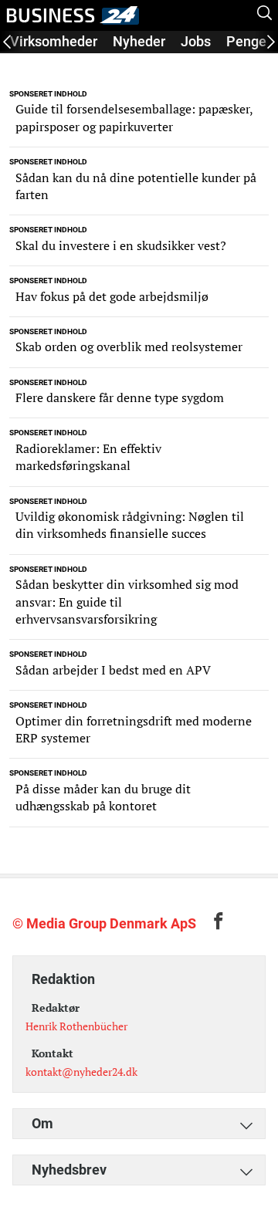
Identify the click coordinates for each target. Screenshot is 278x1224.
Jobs (196, 41)
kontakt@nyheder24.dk (81, 1071)
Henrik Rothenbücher (76, 1026)
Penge (246, 41)
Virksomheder (53, 41)
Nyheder (139, 41)
